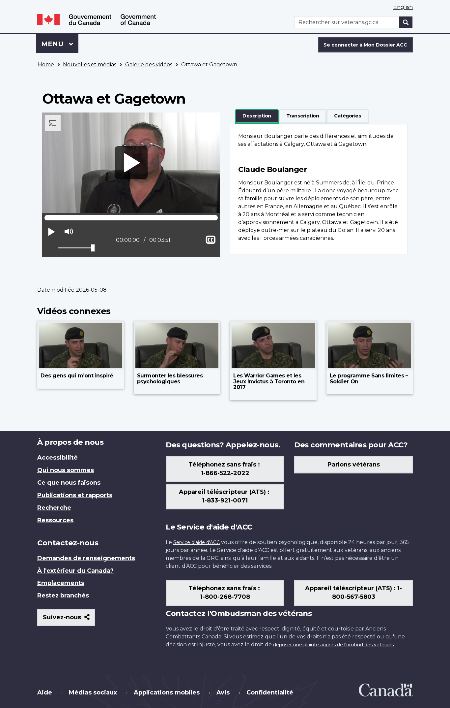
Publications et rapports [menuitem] (74, 495)
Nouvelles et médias (89, 64)
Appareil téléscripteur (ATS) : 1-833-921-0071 (225, 496)
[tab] (257, 116)
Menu (59, 44)
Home (46, 64)
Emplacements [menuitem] (60, 583)
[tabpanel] (319, 189)
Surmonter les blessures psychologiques (170, 378)
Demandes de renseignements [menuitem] (86, 558)
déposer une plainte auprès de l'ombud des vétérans (333, 645)
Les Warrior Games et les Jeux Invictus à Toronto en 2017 (268, 381)
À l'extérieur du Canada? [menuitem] (75, 570)
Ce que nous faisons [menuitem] (68, 482)
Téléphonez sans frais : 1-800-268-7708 (225, 592)
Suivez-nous (69, 619)
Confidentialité (269, 692)
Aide (44, 692)
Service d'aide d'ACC (196, 542)
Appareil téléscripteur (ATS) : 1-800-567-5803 (353, 592)
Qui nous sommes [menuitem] (65, 470)
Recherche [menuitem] (54, 507)
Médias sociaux (93, 692)
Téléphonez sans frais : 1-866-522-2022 (225, 469)
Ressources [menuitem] (55, 520)
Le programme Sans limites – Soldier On (369, 378)
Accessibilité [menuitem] (57, 457)
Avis (223, 692)
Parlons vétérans (353, 464)
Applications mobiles (167, 692)
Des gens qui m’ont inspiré (77, 375)
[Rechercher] (406, 22)
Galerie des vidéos (148, 64)
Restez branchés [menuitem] (63, 595)
